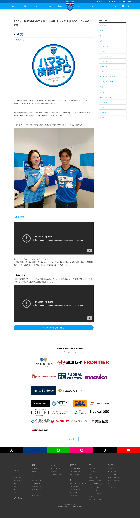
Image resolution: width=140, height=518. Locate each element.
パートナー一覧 (93, 490)
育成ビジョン (111, 468)
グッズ (102, 41)
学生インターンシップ (95, 499)
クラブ (80, 6)
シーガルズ (103, 102)
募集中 (102, 117)
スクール (103, 112)
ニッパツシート (36, 492)
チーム (49, 6)
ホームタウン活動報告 (107, 82)
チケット (37, 6)
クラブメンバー (105, 51)
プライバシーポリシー (70, 504)
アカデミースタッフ (113, 478)
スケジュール (55, 471)
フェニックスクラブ (113, 481)
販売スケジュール (37, 489)
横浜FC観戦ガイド (75, 468)
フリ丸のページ (93, 471)
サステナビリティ (94, 478)
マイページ (128, 1)
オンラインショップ (104, 1)
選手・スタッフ (55, 468)
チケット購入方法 (37, 486)
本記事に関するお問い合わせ (53, 328)
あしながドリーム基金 (95, 493)
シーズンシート (105, 61)
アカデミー (103, 6)
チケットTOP (117, 1)
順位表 (34, 471)
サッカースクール (112, 484)
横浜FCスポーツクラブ (95, 481)
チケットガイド (36, 480)
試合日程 (34, 468)
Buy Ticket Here (36, 496)
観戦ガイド (60, 6)
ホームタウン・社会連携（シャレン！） (112, 76)
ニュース (14, 6)
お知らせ (103, 25)
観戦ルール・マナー (75, 474)
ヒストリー (92, 474)
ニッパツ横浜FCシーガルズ (96, 484)
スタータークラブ (105, 56)
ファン (91, 6)
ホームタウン (17, 477)
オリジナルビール (75, 496)
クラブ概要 (92, 468)
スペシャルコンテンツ (76, 492)
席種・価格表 (36, 483)
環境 (101, 87)
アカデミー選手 (112, 474)
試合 (25, 6)
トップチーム (104, 46)
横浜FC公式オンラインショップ (79, 483)
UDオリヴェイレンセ (106, 97)
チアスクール (111, 487)
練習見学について (56, 474)
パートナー (114, 6)
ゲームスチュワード (94, 496)
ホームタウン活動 (94, 487)
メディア (103, 71)
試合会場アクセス (75, 471)
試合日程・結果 (112, 471)
